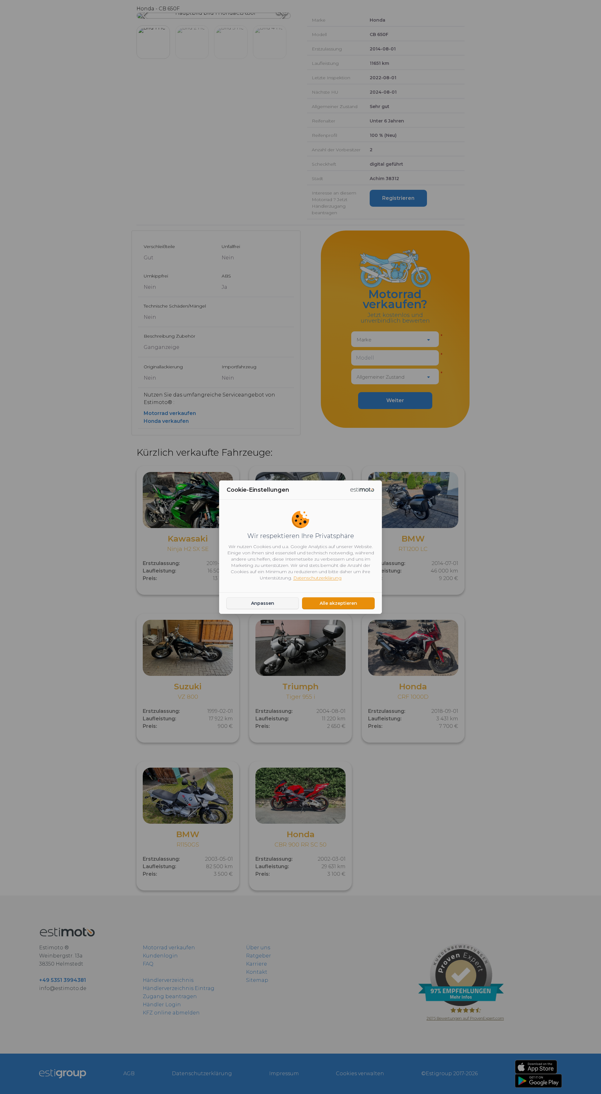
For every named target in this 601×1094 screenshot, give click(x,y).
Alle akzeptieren (338, 603)
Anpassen (262, 603)
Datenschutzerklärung (317, 578)
